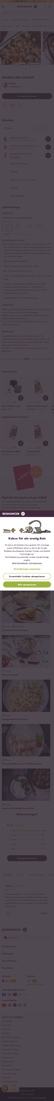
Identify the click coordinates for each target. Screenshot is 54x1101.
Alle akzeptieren (27, 585)
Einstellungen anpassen (27, 569)
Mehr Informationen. (20, 563)
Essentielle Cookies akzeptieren (27, 576)
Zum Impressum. (35, 563)
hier (47, 557)
